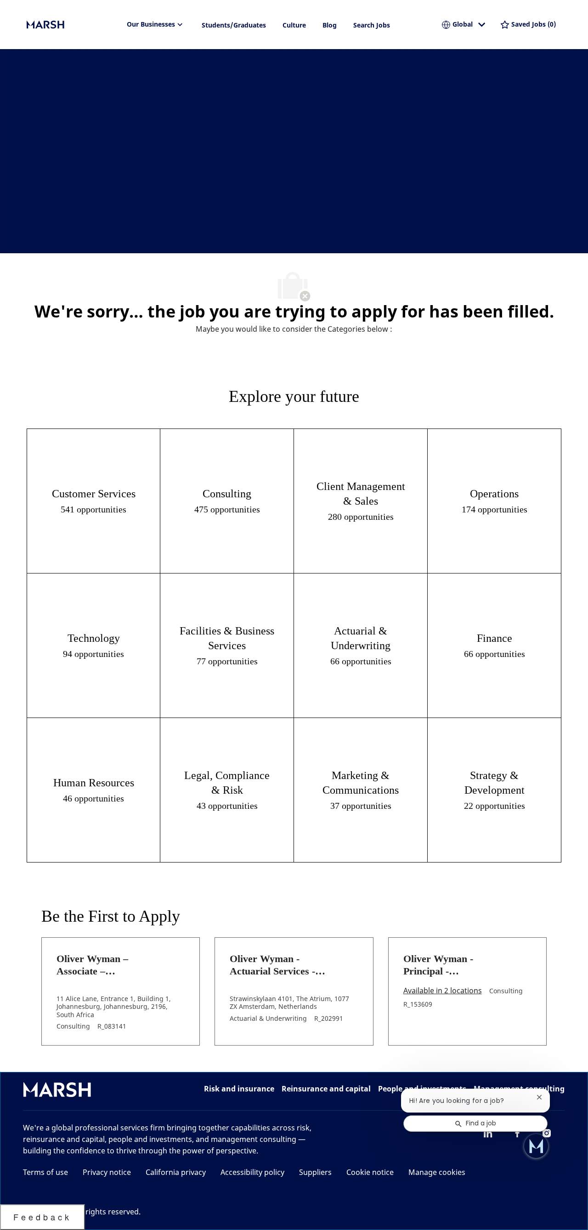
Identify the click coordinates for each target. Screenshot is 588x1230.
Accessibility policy (252, 1172)
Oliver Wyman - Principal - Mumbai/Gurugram (446, 965)
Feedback (42, 1217)
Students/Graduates (234, 25)
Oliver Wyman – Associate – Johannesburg (92, 965)
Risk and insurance (239, 1089)
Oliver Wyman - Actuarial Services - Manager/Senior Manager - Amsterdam (279, 965)
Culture (294, 25)
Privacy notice (107, 1172)
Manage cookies (436, 1172)
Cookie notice (370, 1172)
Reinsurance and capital (326, 1089)
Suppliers (315, 1172)
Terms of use (45, 1172)
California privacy (176, 1172)
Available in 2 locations (442, 991)
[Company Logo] (73, 24)
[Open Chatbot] (536, 1146)
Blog (329, 25)
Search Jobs (371, 25)
